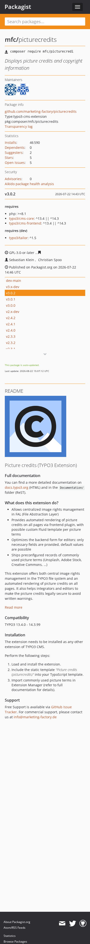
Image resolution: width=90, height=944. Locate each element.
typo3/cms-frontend (25, 223)
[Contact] (62, 923)
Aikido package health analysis (29, 184)
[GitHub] (82, 923)
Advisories (13, 179)
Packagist (18, 7)
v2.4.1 (10, 324)
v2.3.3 (10, 336)
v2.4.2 (10, 318)
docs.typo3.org (16, 487)
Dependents (14, 147)
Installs (10, 142)
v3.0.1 (10, 299)
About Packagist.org (17, 922)
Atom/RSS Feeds (14, 928)
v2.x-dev (12, 311)
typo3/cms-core (21, 218)
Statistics (10, 936)
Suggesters (14, 152)
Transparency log (19, 126)
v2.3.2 (10, 342)
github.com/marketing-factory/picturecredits (41, 111)
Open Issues (15, 162)
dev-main (13, 280)
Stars (9, 157)
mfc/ (11, 39)
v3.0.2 (10, 293)
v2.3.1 (10, 349)
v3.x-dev (12, 286)
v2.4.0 (10, 330)
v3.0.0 (10, 305)
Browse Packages (15, 941)
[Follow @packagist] (72, 923)
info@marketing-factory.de (35, 717)
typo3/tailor (18, 238)
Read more (13, 607)
